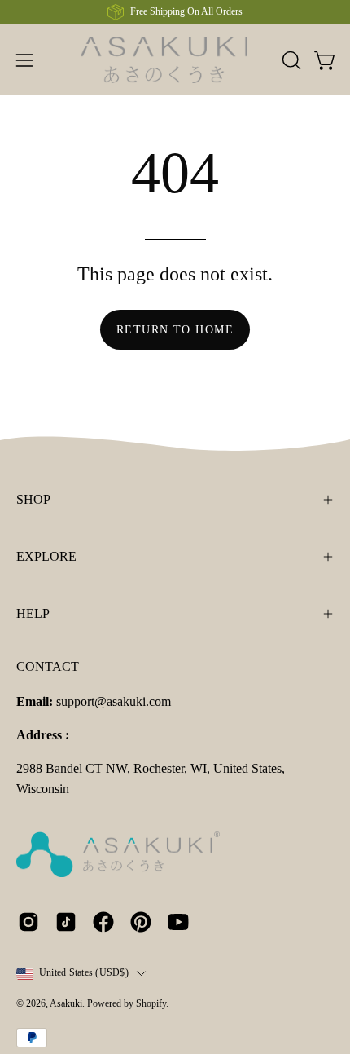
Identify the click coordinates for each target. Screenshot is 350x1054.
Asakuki (66, 1003)
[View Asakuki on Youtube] (178, 922)
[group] (175, 12)
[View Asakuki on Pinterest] (141, 922)
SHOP (33, 499)
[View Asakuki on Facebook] (103, 922)
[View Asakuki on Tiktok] (66, 922)
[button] (289, 60)
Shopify (151, 1003)
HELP (33, 613)
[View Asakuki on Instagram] (28, 922)
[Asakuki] (175, 60)
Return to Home (175, 329)
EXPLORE (46, 556)
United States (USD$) (84, 972)
